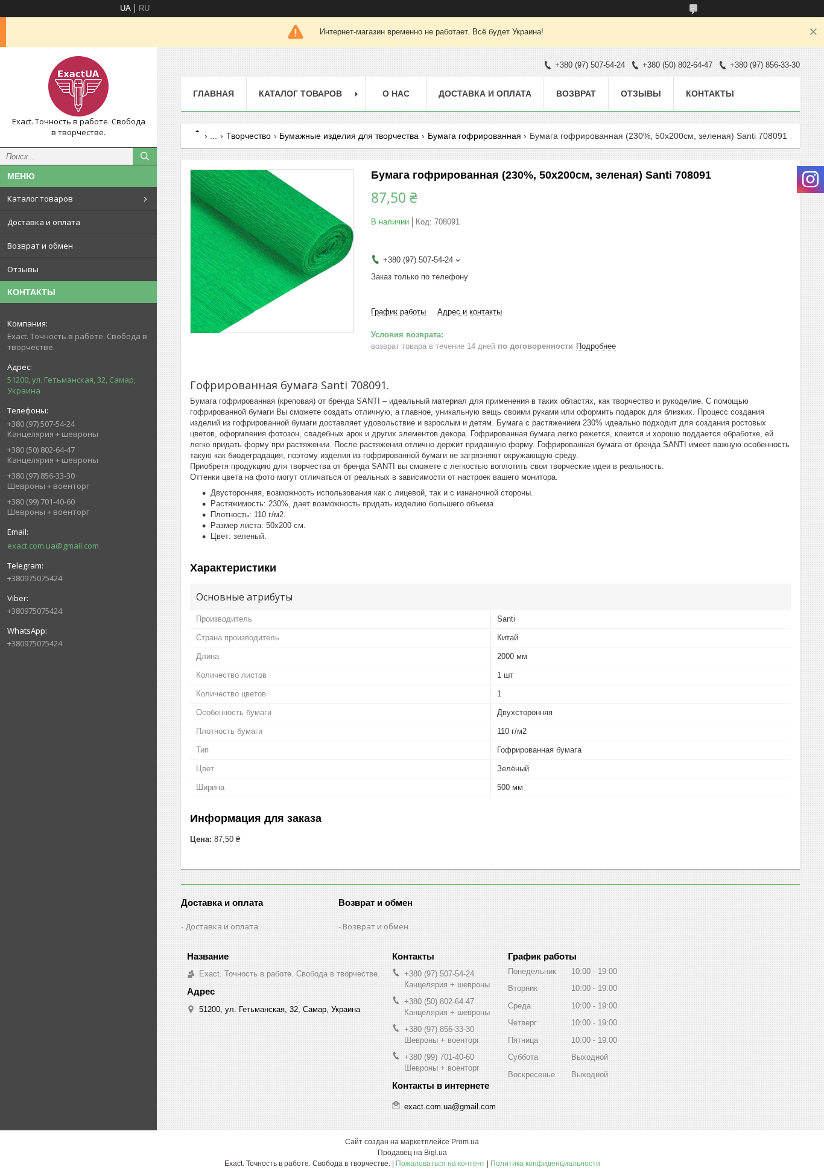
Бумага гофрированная (474, 136)
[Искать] (145, 156)
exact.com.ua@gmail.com (53, 545)
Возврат (576, 93)
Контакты (710, 93)
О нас (396, 93)
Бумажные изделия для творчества (349, 136)
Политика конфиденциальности (545, 1163)
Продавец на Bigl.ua (412, 1152)
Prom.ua (465, 1142)
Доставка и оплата (43, 222)
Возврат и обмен (40, 245)
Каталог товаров (40, 198)
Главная (213, 93)
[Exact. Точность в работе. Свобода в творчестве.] (78, 86)
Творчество (248, 136)
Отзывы (23, 269)
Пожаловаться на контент (440, 1163)
